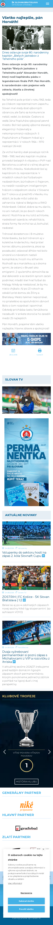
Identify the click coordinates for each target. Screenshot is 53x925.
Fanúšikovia (23, 647)
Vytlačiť (40, 355)
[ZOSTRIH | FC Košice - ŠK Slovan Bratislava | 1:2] (26, 578)
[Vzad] (4, 752)
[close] (43, 849)
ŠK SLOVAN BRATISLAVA (25, 3)
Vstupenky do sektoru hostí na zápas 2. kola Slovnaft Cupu (24, 554)
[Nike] (26, 806)
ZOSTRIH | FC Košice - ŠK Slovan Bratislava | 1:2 (25, 598)
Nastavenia (26, 893)
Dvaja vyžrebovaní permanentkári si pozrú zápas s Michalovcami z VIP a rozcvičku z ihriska (26, 657)
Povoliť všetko (26, 909)
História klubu (26, 781)
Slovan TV (22, 592)
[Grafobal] (26, 828)
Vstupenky (22, 548)
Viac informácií (15, 883)
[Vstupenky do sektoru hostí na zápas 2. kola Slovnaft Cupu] (26, 533)
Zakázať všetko (26, 901)
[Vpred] (49, 752)
